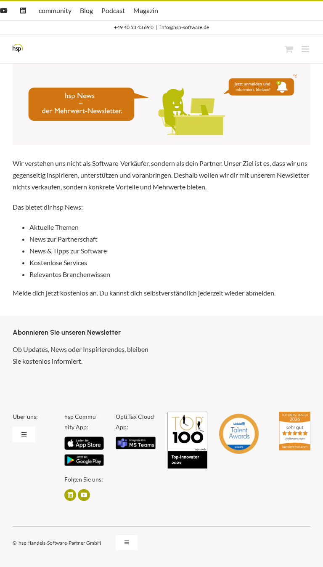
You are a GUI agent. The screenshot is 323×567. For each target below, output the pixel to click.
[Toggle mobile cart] (289, 49)
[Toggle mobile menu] (306, 49)
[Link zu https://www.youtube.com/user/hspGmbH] (84, 495)
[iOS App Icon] (84, 440)
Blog (86, 10)
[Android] (84, 457)
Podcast (113, 10)
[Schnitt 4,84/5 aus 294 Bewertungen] (294, 415)
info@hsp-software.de (184, 27)
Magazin (145, 10)
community (55, 10)
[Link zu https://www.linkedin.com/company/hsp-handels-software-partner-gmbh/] (70, 495)
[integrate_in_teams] (135, 440)
